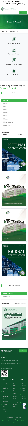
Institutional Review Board (14, 64)
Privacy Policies (24, 384)
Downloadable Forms (14, 75)
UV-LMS (21, 3)
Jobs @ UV (5, 405)
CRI (6, 31)
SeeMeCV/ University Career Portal (15, 405)
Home (2, 31)
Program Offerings (5, 387)
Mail (9, 3)
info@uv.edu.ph (20, 1)
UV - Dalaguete (9, 122)
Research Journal (14, 54)
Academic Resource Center (15, 398)
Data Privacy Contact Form (24, 397)
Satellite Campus (5, 410)
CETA (6, 116)
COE (6, 113)
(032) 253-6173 (8, 1)
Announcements (10, 5)
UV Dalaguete (10, 420)
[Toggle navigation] (26, 8)
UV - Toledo (8, 125)
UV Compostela (4, 420)
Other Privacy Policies (24, 390)
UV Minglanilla (17, 420)
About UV (5, 383)
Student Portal (14, 384)
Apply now (22, 12)
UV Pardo (22, 420)
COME (6, 119)
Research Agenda (14, 43)
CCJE (6, 109)
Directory (5, 391)
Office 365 (14, 389)
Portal (14, 3)
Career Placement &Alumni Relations (5, 398)
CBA (6, 106)
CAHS (6, 100)
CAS (6, 103)
